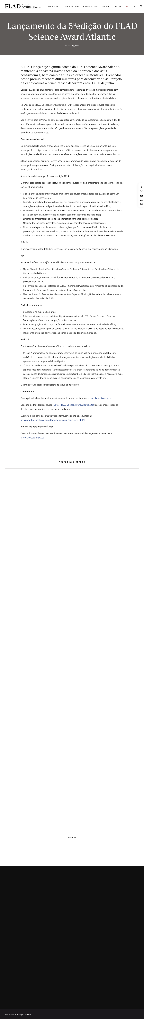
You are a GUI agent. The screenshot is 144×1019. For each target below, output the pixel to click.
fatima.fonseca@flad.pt (32, 437)
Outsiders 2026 (90, 6)
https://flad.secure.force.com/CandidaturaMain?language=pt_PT (53, 420)
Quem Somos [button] (54, 6)
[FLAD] (23, 6)
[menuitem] (54, 6)
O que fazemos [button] (72, 6)
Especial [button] (118, 6)
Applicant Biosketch (101, 398)
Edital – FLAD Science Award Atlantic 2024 (73, 404)
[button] (141, 6)
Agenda (106, 6)
